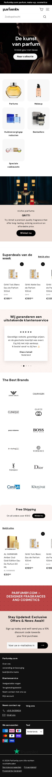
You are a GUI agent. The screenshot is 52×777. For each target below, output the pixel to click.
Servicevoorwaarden (11, 767)
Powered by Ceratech (12, 771)
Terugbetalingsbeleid (11, 687)
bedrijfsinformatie (10, 672)
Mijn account (8, 696)
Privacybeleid (30, 767)
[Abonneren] (43, 645)
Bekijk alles (44, 256)
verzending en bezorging (13, 668)
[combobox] (26, 17)
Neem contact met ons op (14, 692)
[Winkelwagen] (41, 9)
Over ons (6, 664)
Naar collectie (25, 56)
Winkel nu (26, 233)
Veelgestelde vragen (11, 683)
